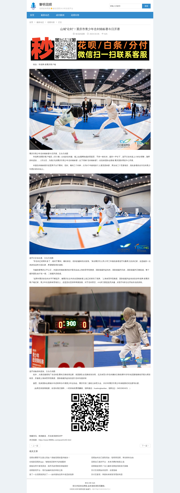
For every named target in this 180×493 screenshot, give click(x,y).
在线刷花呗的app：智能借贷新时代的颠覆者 (47, 462)
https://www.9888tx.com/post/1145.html (55, 440)
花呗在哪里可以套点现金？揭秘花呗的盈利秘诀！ (49, 457)
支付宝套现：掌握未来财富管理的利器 (107, 474)
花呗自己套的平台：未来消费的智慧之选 (107, 462)
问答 (90, 483)
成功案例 (60, 15)
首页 (32, 15)
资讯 (86, 483)
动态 (93, 483)
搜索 (146, 6)
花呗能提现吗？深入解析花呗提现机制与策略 (109, 466)
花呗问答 (75, 15)
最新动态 (45, 15)
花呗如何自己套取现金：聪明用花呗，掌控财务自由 (112, 457)
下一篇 (145, 446)
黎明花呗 (82, 489)
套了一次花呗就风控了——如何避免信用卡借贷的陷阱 (51, 474)
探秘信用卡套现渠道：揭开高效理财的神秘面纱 (48, 466)
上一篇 (35, 446)
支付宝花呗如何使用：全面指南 (104, 470)
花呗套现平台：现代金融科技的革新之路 (46, 470)
